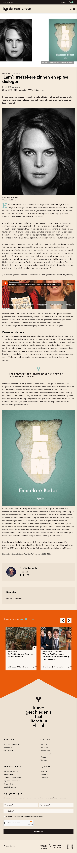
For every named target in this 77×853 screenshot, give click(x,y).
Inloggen (64, 2)
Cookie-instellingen (10, 787)
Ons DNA (44, 744)
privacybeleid (39, 816)
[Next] (69, 620)
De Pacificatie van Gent (56, 655)
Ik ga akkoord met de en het (24, 816)
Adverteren (44, 778)
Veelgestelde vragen (11, 771)
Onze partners (9, 751)
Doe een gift (8, 747)
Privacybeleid (8, 784)
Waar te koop (45, 771)
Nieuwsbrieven (9, 774)
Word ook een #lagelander (13, 744)
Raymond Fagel (47, 661)
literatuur (39, 720)
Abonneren (44, 774)
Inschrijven (38, 831)
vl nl (38, 725)
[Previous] (62, 620)
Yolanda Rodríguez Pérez (51, 664)
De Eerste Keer (38, 90)
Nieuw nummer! (9, 2)
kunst (38, 707)
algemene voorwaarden (24, 816)
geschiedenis (38, 712)
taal (38, 716)
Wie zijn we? (45, 747)
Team (48, 754)
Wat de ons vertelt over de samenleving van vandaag (21, 656)
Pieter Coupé (12, 667)
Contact (43, 757)
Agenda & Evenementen (12, 778)
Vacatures (44, 760)
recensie (16, 73)
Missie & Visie (45, 751)
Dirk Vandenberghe (13, 87)
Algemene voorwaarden (12, 781)
